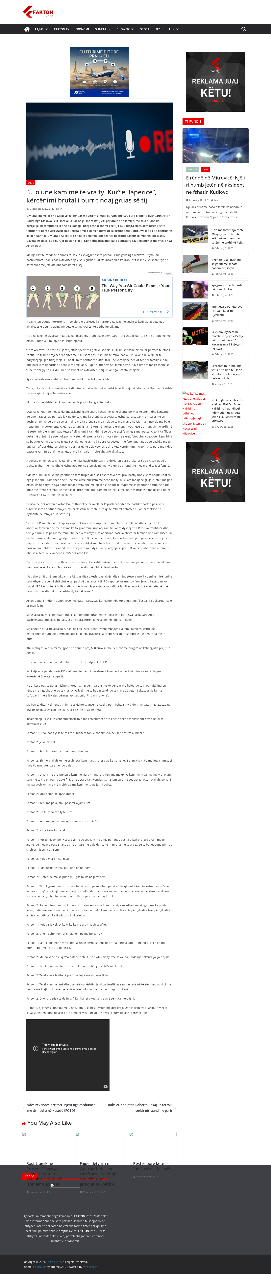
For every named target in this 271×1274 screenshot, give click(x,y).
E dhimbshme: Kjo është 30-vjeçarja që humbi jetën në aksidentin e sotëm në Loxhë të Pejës (227, 236)
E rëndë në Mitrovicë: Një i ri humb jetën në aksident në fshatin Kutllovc (215, 184)
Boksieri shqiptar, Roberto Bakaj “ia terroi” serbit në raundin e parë (140, 1108)
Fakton (58, 208)
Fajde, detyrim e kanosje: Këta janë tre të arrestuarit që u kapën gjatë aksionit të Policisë (98, 1174)
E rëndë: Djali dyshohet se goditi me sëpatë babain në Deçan (226, 264)
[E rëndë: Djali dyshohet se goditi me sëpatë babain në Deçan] (195, 266)
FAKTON (79, 1216)
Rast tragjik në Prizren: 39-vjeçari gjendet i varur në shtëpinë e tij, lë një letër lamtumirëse (44, 1174)
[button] (45, 29)
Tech (159, 29)
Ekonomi (82, 29)
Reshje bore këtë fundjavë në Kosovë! (151, 1166)
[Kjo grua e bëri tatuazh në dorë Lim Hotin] (195, 290)
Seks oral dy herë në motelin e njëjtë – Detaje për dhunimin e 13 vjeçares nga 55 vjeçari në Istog (227, 340)
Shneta (100, 29)
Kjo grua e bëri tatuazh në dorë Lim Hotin (226, 287)
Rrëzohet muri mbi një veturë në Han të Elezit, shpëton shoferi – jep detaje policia (226, 372)
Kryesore (192, 169)
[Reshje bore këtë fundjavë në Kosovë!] (153, 1135)
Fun (172, 29)
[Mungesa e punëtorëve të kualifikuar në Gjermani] (195, 313)
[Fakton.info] (27, 29)
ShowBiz (123, 29)
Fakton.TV (61, 29)
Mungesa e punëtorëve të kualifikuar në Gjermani (226, 311)
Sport (144, 29)
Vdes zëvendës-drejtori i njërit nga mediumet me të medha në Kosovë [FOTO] (61, 1108)
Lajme (39, 29)
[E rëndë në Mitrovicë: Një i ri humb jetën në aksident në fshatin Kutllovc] (216, 145)
